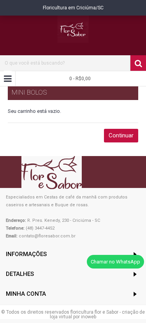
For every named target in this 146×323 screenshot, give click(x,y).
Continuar (121, 135)
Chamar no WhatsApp (115, 262)
